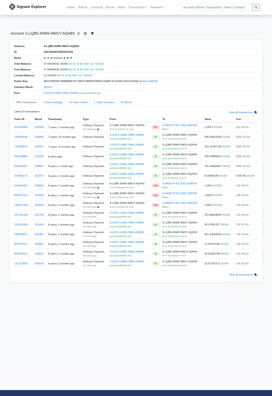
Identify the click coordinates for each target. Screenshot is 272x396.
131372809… (22, 263)
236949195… (22, 136)
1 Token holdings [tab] (53, 102)
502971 (39, 175)
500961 (39, 243)
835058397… (22, 166)
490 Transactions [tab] (26, 102)
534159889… (22, 156)
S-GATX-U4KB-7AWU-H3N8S (61, 92)
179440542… (22, 146)
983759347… (22, 243)
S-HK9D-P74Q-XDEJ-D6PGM (179, 125)
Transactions (136, 7)
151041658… (22, 224)
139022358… (22, 204)
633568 (39, 127)
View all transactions (241, 112)
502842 (39, 185)
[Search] (256, 7)
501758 (39, 214)
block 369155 (150, 81)
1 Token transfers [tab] (104, 102)
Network (155, 7)
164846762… (22, 185)
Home (71, 7)
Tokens (82, 7)
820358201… (22, 253)
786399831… (22, 234)
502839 (39, 204)
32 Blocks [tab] (126, 102)
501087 (39, 234)
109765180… (22, 214)
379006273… (22, 175)
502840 (39, 195)
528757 (39, 146)
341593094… (22, 127)
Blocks (110, 7)
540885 (39, 136)
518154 (39, 156)
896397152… (22, 195)
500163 (39, 263)
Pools (121, 7)
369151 (48, 87)
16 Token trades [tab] (78, 102)
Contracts (96, 7)
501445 (39, 224)
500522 (39, 253)
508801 (39, 166)
